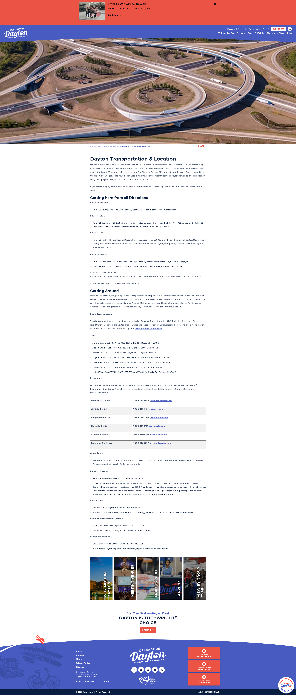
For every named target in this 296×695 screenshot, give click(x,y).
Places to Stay (275, 33)
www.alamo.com (158, 434)
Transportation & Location (135, 146)
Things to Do (226, 33)
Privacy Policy (83, 663)
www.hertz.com (157, 426)
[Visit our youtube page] (155, 670)
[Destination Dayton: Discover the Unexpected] (16, 33)
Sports (248, 29)
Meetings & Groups (235, 29)
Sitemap (80, 667)
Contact (80, 655)
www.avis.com (156, 409)
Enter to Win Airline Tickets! (127, 4)
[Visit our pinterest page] (148, 670)
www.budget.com (159, 418)
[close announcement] (215, 4)
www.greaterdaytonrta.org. (148, 329)
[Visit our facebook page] (134, 670)
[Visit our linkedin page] (141, 670)
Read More (113, 15)
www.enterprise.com (160, 443)
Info (289, 33)
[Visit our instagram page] (162, 670)
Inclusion (257, 29)
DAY (136, 168)
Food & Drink (256, 33)
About (79, 651)
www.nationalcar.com (161, 401)
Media (79, 659)
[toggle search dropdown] (290, 29)
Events (241, 33)
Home (93, 146)
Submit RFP (278, 29)
